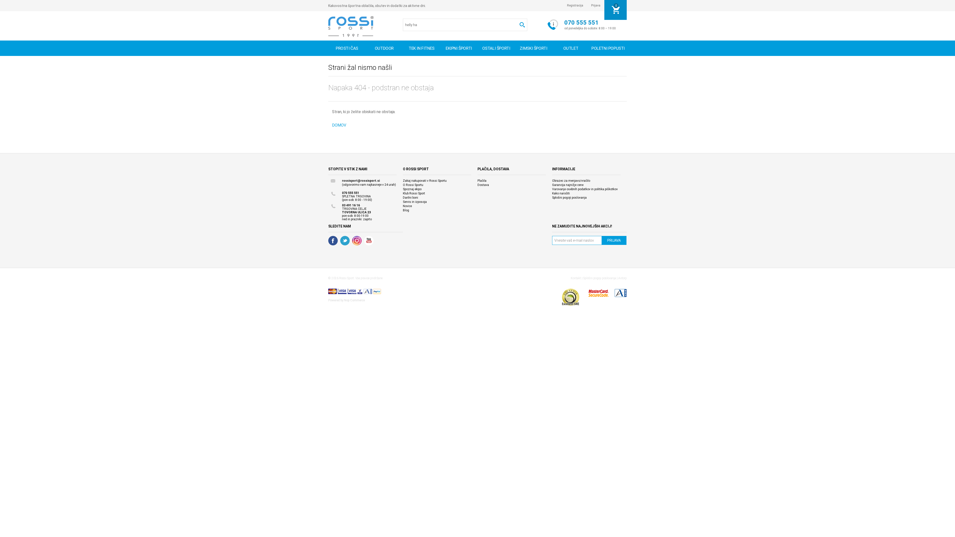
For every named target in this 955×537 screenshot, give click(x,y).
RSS (357, 240)
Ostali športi (496, 48)
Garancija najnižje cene (567, 185)
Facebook (333, 240)
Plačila (482, 180)
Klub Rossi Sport (414, 193)
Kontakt (576, 278)
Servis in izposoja (415, 202)
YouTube (369, 240)
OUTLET (570, 48)
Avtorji (622, 278)
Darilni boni (410, 197)
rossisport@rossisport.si (361, 180)
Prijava (595, 5)
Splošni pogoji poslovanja (569, 197)
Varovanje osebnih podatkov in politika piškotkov (585, 189)
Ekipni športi (459, 48)
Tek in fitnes (421, 48)
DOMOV (339, 125)
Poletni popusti (608, 48)
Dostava (483, 185)
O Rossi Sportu (413, 185)
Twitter (345, 240)
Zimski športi (533, 48)
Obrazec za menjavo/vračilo (571, 180)
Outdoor (384, 48)
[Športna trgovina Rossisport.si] (351, 26)
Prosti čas (347, 48)
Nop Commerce (354, 300)
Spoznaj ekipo (412, 189)
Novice (407, 206)
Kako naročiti (561, 193)
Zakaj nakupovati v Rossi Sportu (425, 180)
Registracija (575, 5)
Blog (406, 210)
